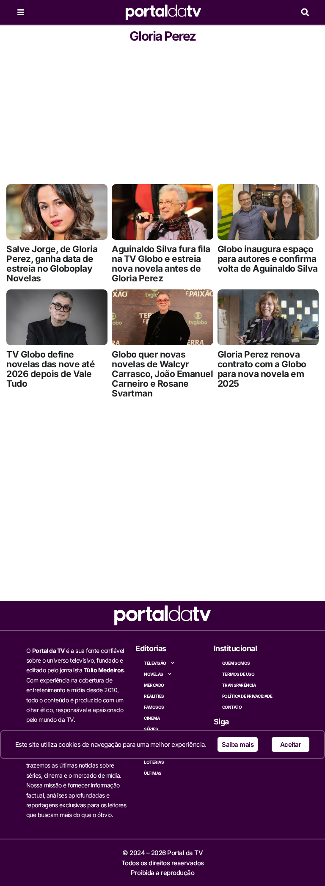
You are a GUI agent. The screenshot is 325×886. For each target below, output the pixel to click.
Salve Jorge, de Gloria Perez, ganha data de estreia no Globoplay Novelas (51, 263)
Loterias (154, 762)
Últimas (153, 773)
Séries (151, 729)
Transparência (239, 685)
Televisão (155, 663)
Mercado (154, 685)
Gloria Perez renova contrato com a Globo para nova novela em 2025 (262, 369)
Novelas (153, 674)
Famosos (154, 707)
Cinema (152, 718)
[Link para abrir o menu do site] (21, 12)
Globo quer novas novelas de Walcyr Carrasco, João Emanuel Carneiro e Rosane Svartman (162, 374)
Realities (154, 696)
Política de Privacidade (247, 696)
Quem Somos (236, 663)
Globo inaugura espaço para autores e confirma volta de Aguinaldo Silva (268, 259)
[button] (304, 12)
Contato (232, 707)
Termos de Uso (238, 674)
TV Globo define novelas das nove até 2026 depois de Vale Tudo (50, 369)
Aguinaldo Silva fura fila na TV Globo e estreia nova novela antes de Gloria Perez (161, 263)
